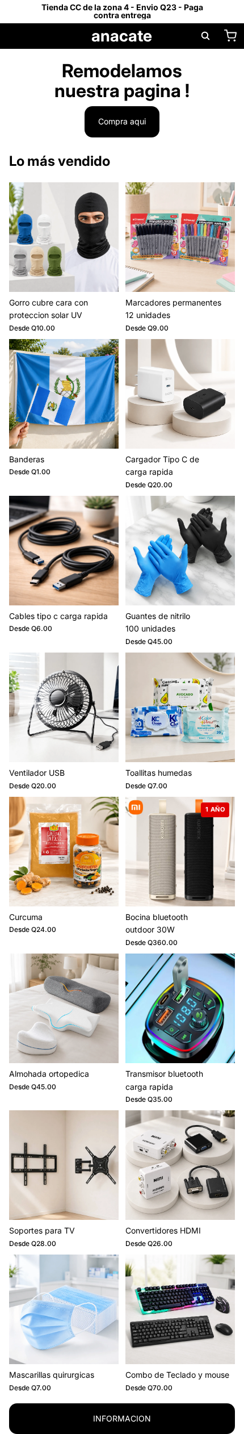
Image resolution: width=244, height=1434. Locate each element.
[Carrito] (230, 35)
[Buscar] (205, 35)
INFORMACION (122, 1418)
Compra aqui (122, 121)
